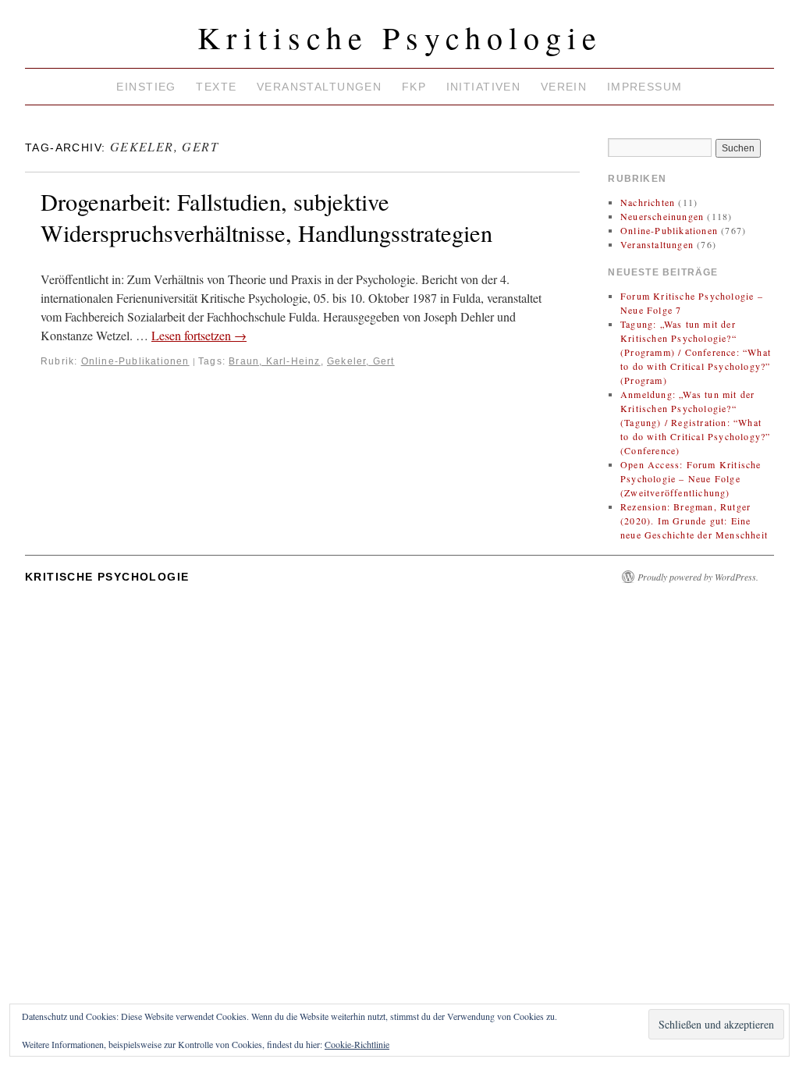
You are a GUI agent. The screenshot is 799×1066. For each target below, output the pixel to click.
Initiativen (483, 86)
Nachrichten (647, 202)
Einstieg (146, 86)
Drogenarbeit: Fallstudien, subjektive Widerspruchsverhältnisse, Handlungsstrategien (266, 217)
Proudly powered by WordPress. (697, 576)
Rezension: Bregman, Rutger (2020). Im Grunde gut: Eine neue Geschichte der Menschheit (694, 520)
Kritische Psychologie (399, 37)
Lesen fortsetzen (199, 335)
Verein (564, 86)
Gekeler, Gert (361, 361)
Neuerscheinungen (662, 216)
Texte (216, 86)
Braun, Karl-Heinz (274, 361)
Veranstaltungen (319, 86)
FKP (414, 86)
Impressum (645, 86)
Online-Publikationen (135, 361)
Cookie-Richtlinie (357, 1044)
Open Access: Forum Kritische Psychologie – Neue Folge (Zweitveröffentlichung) (691, 478)
